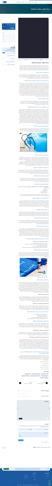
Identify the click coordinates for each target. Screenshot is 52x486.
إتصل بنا (35, 476)
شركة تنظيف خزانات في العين (11, 64)
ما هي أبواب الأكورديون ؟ (11, 49)
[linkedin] (4, 480)
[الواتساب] (49, 484)
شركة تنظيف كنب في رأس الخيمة (44, 361)
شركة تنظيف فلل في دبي (45, 363)
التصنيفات (34, 479)
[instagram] (8, 482)
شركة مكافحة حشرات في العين (11, 61)
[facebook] (13, 480)
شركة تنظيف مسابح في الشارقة (43, 377)
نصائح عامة (47, 476)
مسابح (45, 65)
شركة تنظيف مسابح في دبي (45, 365)
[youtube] (6, 480)
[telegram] (8, 480)
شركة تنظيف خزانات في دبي (45, 368)
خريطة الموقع (26, 476)
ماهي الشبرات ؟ (13, 58)
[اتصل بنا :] (49, 481)
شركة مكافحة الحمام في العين (11, 55)
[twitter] (10, 480)
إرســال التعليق (21, 440)
